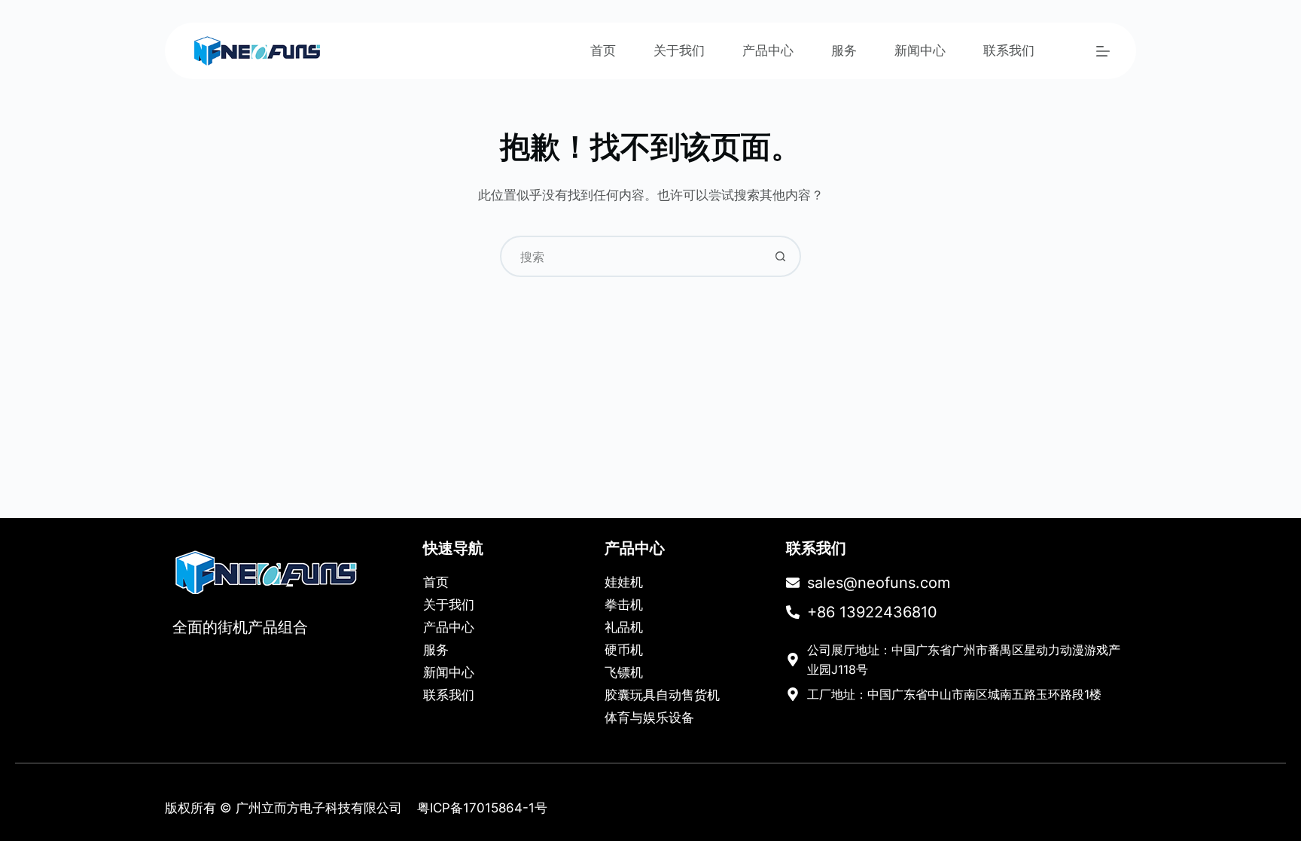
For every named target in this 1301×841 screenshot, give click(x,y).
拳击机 (624, 604)
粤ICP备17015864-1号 (482, 807)
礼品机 (624, 627)
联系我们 (1008, 50)
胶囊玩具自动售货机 (662, 694)
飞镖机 (624, 672)
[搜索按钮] (780, 256)
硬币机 (624, 649)
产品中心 (768, 50)
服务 (844, 50)
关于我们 (679, 50)
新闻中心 (920, 50)
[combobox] (631, 256)
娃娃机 (624, 582)
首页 (603, 50)
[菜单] (1103, 51)
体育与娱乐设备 (649, 717)
